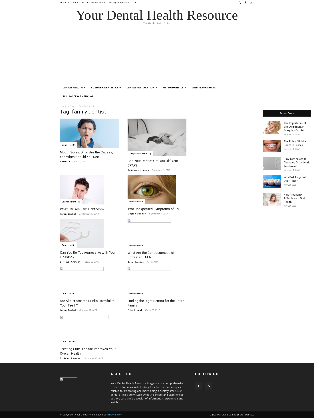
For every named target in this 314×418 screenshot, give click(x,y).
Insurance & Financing (78, 96)
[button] (240, 2)
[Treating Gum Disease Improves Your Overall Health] (89, 329)
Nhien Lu (65, 161)
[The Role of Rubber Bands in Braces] (272, 146)
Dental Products (204, 87)
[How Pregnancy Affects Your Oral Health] (272, 199)
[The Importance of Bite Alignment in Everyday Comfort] (272, 127)
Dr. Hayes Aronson (70, 261)
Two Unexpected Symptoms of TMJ (155, 209)
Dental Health (73, 87)
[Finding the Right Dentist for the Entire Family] (157, 281)
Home (63, 106)
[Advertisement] (157, 56)
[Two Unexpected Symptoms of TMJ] (157, 189)
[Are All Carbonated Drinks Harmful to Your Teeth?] (89, 281)
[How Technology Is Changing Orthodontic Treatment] (272, 163)
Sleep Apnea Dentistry (140, 153)
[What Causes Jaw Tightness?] (89, 189)
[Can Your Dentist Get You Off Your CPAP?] (157, 137)
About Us (64, 2)
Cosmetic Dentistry (104, 87)
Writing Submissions (118, 2)
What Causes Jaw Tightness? (82, 209)
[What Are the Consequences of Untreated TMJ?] (157, 233)
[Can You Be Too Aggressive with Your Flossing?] (89, 233)
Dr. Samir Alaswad (70, 358)
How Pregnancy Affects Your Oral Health (294, 198)
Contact (136, 2)
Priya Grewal (135, 310)
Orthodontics (173, 87)
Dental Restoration (140, 87)
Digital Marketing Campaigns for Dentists (232, 414)
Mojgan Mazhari (137, 213)
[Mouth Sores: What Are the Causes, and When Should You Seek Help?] (89, 133)
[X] (251, 2)
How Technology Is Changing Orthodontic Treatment (297, 162)
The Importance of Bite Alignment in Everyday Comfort (295, 127)
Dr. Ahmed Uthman (138, 170)
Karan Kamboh (68, 213)
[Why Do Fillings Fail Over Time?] (272, 181)
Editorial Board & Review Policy (89, 2)
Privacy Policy (114, 414)
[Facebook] (245, 2)
